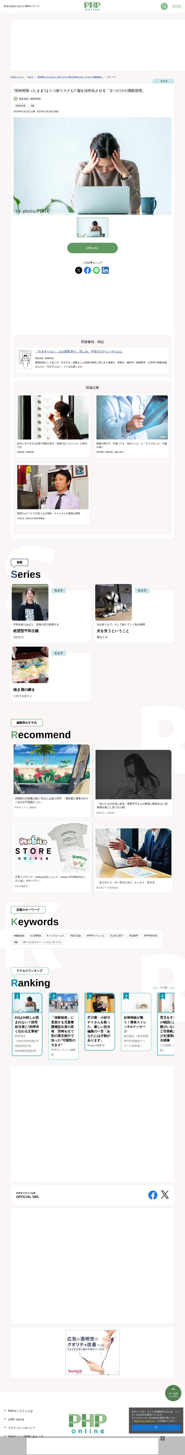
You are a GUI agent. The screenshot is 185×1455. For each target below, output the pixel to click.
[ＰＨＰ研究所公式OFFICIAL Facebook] (152, 1194)
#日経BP (133, 935)
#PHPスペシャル (96, 935)
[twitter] (78, 270)
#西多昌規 (20, 105)
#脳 (32, 105)
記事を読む (92, 248)
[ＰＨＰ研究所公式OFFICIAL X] (165, 1194)
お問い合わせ (16, 1419)
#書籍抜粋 (19, 935)
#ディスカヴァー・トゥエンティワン (42, 942)
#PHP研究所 (150, 935)
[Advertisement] (98, 45)
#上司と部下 (116, 935)
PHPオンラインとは (20, 1410)
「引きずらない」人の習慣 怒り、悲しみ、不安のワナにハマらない (79, 351)
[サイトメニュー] (176, 6)
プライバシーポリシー (145, 1421)
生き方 (164, 81)
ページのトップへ (173, 1395)
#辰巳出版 (75, 935)
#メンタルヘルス (55, 935)
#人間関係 (35, 935)
